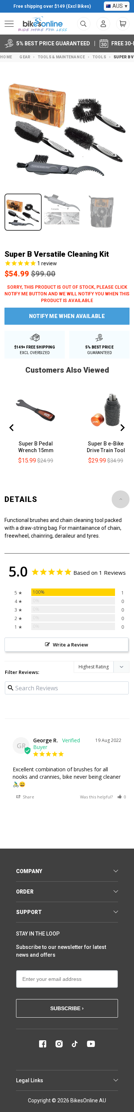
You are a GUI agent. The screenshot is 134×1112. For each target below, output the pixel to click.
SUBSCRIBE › (67, 1008)
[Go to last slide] (11, 427)
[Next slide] (122, 427)
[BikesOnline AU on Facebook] (43, 1044)
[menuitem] (103, 23)
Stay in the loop (38, 934)
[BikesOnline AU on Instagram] (59, 1044)
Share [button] (28, 797)
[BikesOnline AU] (42, 23)
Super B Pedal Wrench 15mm (36, 447)
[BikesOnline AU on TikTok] (75, 1044)
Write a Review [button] (70, 644)
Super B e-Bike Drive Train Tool (106, 447)
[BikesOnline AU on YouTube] (91, 1044)
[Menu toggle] (9, 24)
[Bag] (123, 23)
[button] (122, 797)
